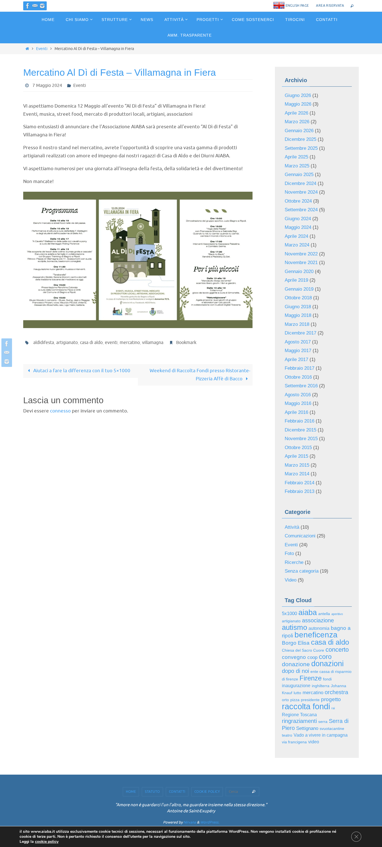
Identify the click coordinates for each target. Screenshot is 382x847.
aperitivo (337, 614)
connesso (60, 411)
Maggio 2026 (298, 104)
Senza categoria (302, 571)
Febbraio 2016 (299, 421)
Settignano (307, 728)
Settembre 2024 (301, 209)
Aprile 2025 (296, 157)
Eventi (42, 48)
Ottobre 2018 (298, 297)
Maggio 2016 (298, 403)
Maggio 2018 (298, 315)
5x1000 (289, 613)
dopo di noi (295, 671)
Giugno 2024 (298, 218)
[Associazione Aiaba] (27, 5)
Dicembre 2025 (300, 139)
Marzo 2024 (297, 245)
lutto (297, 693)
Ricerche (294, 562)
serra (322, 722)
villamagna (152, 342)
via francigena (294, 742)
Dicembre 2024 (300, 183)
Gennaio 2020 (299, 271)
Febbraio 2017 (299, 368)
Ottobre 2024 (298, 201)
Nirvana (189, 822)
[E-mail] (34, 5)
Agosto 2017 (298, 342)
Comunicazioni (300, 535)
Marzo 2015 (297, 465)
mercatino (130, 342)
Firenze (311, 678)
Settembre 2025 (301, 148)
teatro (287, 735)
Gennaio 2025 (299, 174)
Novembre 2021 (301, 262)
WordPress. (209, 822)
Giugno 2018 (298, 306)
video (313, 741)
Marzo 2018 (297, 324)
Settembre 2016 (301, 385)
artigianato (67, 342)
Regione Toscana (299, 714)
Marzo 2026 (297, 121)
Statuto (152, 791)
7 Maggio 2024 (47, 85)
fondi (327, 679)
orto (285, 700)
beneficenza (316, 634)
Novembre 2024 (301, 192)
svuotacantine (332, 729)
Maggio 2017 (298, 350)
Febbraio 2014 (299, 482)
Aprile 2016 (296, 412)
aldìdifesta (43, 342)
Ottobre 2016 (298, 377)
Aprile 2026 (296, 113)
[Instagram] (42, 5)
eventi (111, 342)
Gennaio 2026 (299, 130)
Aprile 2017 (296, 359)
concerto (337, 649)
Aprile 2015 (296, 456)
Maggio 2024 (298, 227)
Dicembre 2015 (300, 430)
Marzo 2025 (297, 166)
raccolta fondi (306, 706)
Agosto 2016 (298, 394)
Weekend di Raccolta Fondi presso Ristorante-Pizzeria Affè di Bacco (200, 375)
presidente (310, 700)
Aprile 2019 (296, 280)
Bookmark (186, 342)
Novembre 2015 (301, 438)
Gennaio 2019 (299, 289)
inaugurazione (296, 685)
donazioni (327, 663)
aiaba (307, 612)
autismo (294, 627)
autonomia (318, 628)
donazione (296, 664)
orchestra (336, 692)
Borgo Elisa (296, 643)
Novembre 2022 (301, 254)
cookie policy (46, 841)
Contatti (177, 791)
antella (324, 614)
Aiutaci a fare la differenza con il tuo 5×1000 (81, 371)
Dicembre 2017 (300, 333)
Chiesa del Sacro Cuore (303, 650)
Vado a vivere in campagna (321, 735)
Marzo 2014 (297, 473)
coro (325, 656)
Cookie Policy (207, 791)
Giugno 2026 (298, 95)
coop (312, 657)
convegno (294, 657)
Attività (292, 527)
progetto (331, 699)
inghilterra (320, 686)
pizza (295, 700)
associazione (318, 620)
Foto (289, 553)
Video (290, 580)
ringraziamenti (299, 721)
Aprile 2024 (296, 236)
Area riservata (330, 5)
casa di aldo (91, 342)
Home (131, 791)
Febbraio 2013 (299, 491)
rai (333, 708)
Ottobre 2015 (298, 447)
